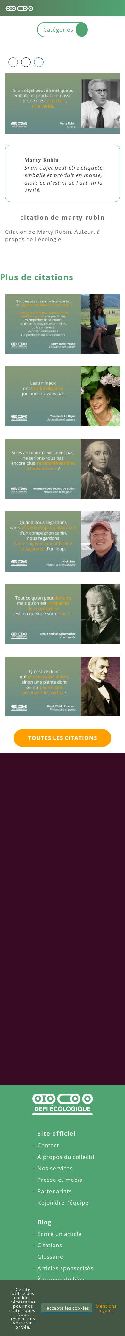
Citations (50, 1245)
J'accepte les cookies (66, 1308)
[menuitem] (62, 1133)
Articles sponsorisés (66, 1268)
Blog (45, 1222)
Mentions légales (106, 1308)
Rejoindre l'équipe (63, 1202)
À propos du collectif (66, 1157)
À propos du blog (61, 1279)
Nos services (55, 1168)
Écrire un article (60, 1233)
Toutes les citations (62, 738)
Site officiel (57, 1133)
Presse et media (60, 1179)
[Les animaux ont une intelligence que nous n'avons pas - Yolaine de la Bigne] (62, 396)
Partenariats (55, 1191)
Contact (48, 1145)
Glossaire (50, 1256)
